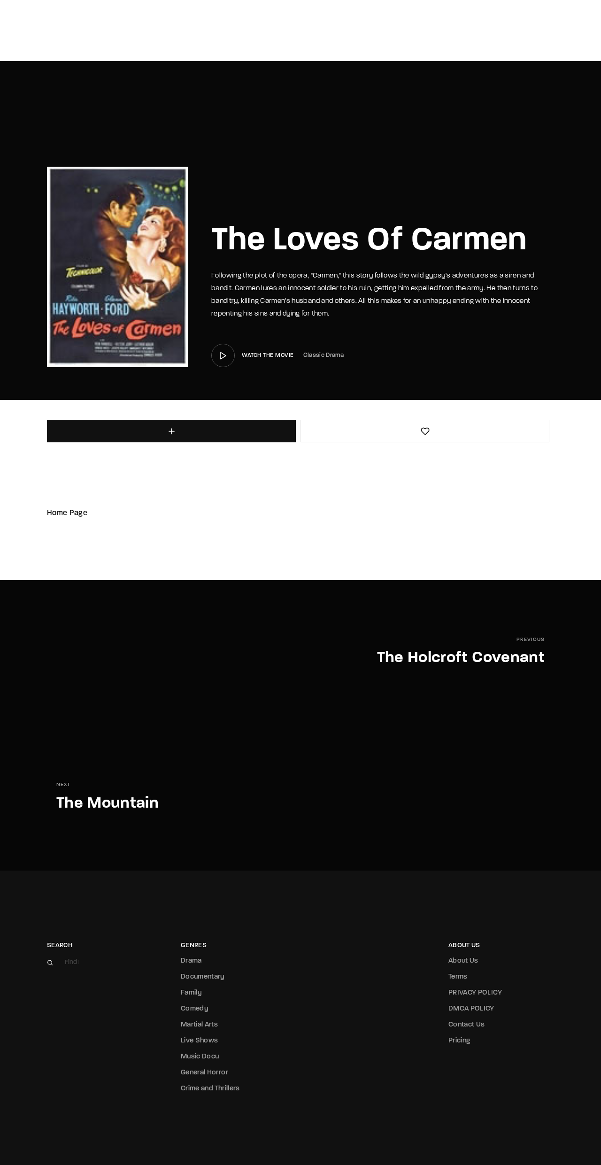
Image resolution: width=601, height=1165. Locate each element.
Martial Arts (199, 1024)
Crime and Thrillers (210, 1088)
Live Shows (199, 1040)
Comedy (194, 1008)
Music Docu (200, 1056)
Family (191, 992)
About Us (463, 960)
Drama (191, 960)
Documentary (203, 976)
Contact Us (466, 1024)
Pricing (459, 1040)
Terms (458, 976)
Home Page (67, 513)
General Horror (204, 1072)
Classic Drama (323, 355)
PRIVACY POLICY (475, 992)
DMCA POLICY (471, 1008)
